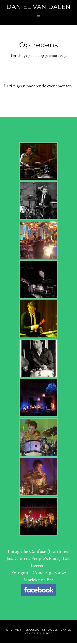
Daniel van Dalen (39, 6)
